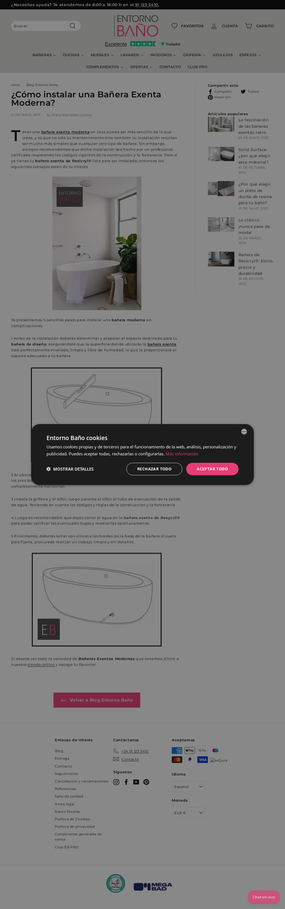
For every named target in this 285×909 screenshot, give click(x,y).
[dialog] (142, 454)
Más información (182, 453)
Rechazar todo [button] (154, 468)
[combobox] (244, 431)
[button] (70, 469)
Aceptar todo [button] (212, 468)
